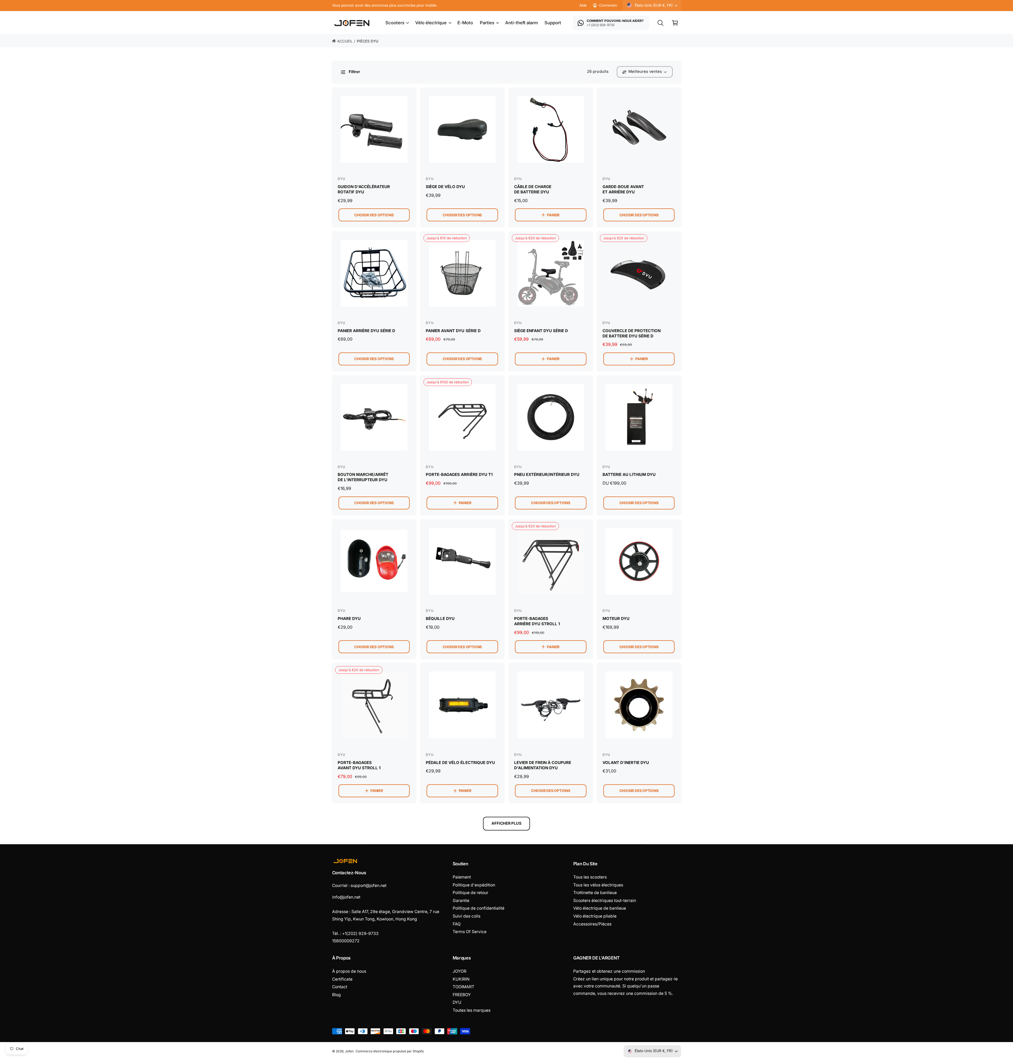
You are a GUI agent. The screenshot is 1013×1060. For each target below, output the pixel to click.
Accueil (345, 41)
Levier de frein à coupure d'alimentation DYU (542, 765)
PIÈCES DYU (367, 41)
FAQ (457, 924)
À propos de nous (349, 971)
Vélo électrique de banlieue (599, 908)
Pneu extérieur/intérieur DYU (546, 474)
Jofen (349, 1051)
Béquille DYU (440, 618)
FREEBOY (462, 994)
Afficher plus (506, 823)
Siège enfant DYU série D (541, 330)
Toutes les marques (471, 1010)
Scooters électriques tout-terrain (604, 900)
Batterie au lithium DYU (629, 474)
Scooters (394, 22)
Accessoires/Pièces (592, 924)
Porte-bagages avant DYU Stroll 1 (359, 765)
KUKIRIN (461, 979)
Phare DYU (349, 618)
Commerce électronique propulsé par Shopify (390, 1051)
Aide (583, 5)
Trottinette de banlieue (595, 892)
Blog (336, 994)
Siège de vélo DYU (445, 186)
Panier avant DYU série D (453, 330)
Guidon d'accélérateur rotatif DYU (364, 189)
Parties (487, 22)
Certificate (342, 979)
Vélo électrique (431, 22)
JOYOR (459, 971)
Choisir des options (374, 215)
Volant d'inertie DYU (626, 762)
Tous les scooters (590, 877)
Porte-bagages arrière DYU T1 (459, 474)
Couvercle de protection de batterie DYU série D (632, 333)
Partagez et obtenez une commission (609, 971)
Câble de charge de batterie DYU (532, 189)
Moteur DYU (616, 618)
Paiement (462, 877)
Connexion (608, 5)
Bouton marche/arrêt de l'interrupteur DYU (363, 477)
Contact (339, 986)
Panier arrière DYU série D (366, 330)
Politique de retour (470, 892)
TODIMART (463, 986)
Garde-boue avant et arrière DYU (623, 189)
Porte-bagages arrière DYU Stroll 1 (537, 621)
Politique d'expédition (474, 884)
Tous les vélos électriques (598, 884)
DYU (457, 1002)
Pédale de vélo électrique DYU (460, 762)
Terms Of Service (469, 931)
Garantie (461, 900)
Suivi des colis (466, 916)
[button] (397, 23)
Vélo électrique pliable (595, 916)
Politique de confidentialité (478, 908)
